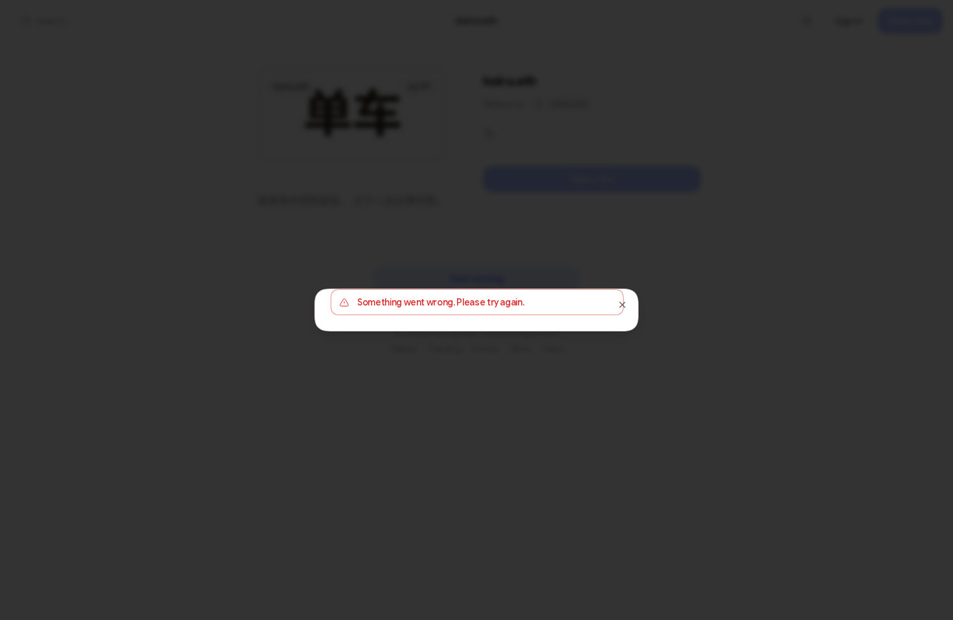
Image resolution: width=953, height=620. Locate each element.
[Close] (622, 305)
